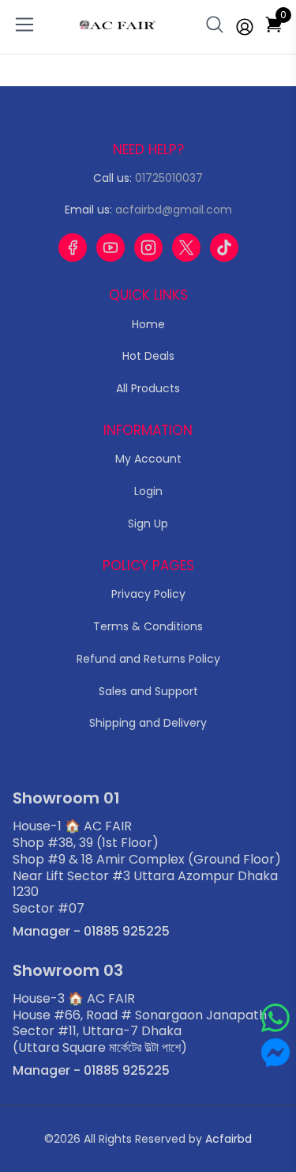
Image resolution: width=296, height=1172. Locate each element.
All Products (148, 388)
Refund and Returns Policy (148, 659)
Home (148, 324)
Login (148, 491)
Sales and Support (148, 691)
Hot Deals (148, 356)
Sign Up (148, 523)
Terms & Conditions (148, 626)
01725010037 (169, 178)
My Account (148, 459)
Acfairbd (228, 1139)
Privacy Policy (148, 594)
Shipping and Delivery (148, 723)
